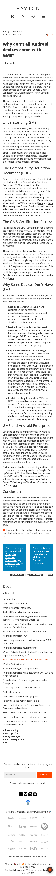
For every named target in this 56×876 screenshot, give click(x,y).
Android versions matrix (15, 603)
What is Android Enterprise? (17, 607)
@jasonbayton (12, 563)
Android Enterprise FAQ (15, 635)
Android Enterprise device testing (20, 647)
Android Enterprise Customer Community (13, 556)
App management (15, 739)
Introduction (9, 599)
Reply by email (17, 574)
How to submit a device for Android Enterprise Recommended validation (26, 707)
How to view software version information (24, 712)
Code (50, 574)
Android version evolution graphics (20, 696)
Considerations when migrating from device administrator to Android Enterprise (25, 618)
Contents (10, 63)
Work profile (11, 733)
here (40, 203)
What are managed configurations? (21, 668)
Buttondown (25, 783)
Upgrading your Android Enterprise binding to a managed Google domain (27, 626)
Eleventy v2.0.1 (22, 870)
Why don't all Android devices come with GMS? (25, 49)
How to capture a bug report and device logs (25, 717)
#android (44, 551)
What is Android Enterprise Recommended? (25, 631)
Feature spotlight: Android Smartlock (21, 687)
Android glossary (11, 691)
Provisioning (12, 730)
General (50, 34)
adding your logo (41, 856)
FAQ (7, 742)
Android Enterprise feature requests (21, 612)
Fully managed (13, 736)
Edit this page (36, 574)
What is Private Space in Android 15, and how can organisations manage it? (27, 654)
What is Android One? (14, 663)
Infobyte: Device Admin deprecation (21, 700)
